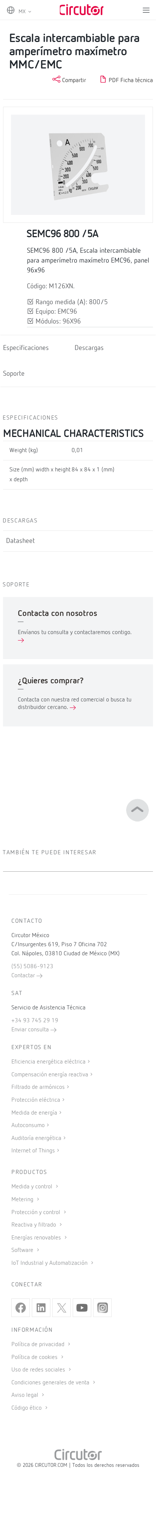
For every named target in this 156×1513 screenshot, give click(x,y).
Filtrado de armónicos (38, 1087)
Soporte (14, 373)
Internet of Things (33, 1151)
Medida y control (32, 1187)
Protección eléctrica (35, 1100)
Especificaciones (26, 348)
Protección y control (36, 1213)
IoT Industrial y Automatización (50, 1263)
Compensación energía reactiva (49, 1075)
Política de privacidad (38, 1345)
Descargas (89, 348)
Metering (23, 1200)
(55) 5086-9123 (32, 967)
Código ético (27, 1408)
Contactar (23, 976)
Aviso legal (25, 1395)
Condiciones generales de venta (51, 1383)
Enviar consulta (30, 1030)
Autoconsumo (28, 1126)
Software (23, 1250)
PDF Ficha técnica (130, 81)
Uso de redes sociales (39, 1370)
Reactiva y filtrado (34, 1225)
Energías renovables (36, 1238)
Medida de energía (34, 1113)
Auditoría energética (36, 1138)
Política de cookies (35, 1357)
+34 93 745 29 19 (34, 1021)
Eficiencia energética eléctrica (48, 1062)
